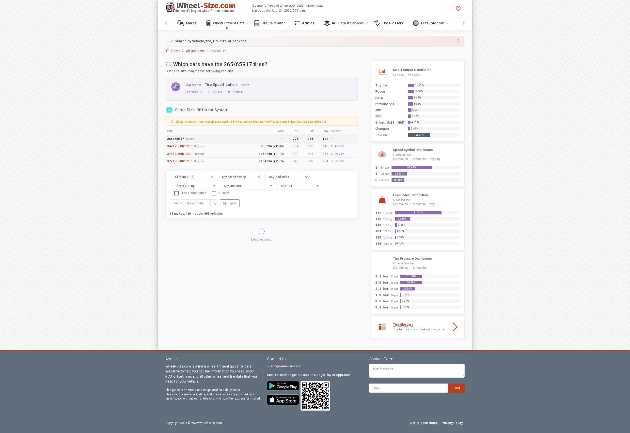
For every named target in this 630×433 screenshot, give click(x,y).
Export (232, 203)
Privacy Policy (452, 423)
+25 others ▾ (382, 135)
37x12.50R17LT (179, 153)
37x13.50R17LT (179, 161)
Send (456, 388)
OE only (223, 193)
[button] (315, 41)
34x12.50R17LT (179, 146)
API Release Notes (424, 423)
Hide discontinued (193, 193)
